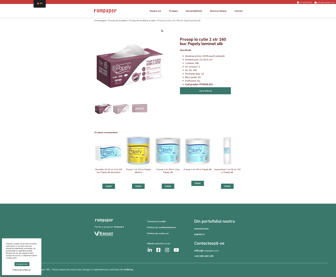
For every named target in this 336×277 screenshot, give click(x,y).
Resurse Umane (218, 11)
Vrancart (119, 226)
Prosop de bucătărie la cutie (142, 20)
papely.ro (199, 234)
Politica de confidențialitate (161, 227)
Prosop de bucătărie (117, 20)
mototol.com (201, 228)
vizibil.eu (128, 269)
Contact (238, 11)
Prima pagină (100, 20)
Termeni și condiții (156, 221)
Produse (173, 11)
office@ (198, 250)
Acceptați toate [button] (22, 264)
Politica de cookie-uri (158, 233)
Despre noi (155, 11)
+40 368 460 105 (204, 255)
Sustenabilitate (194, 11)
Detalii (109, 186)
